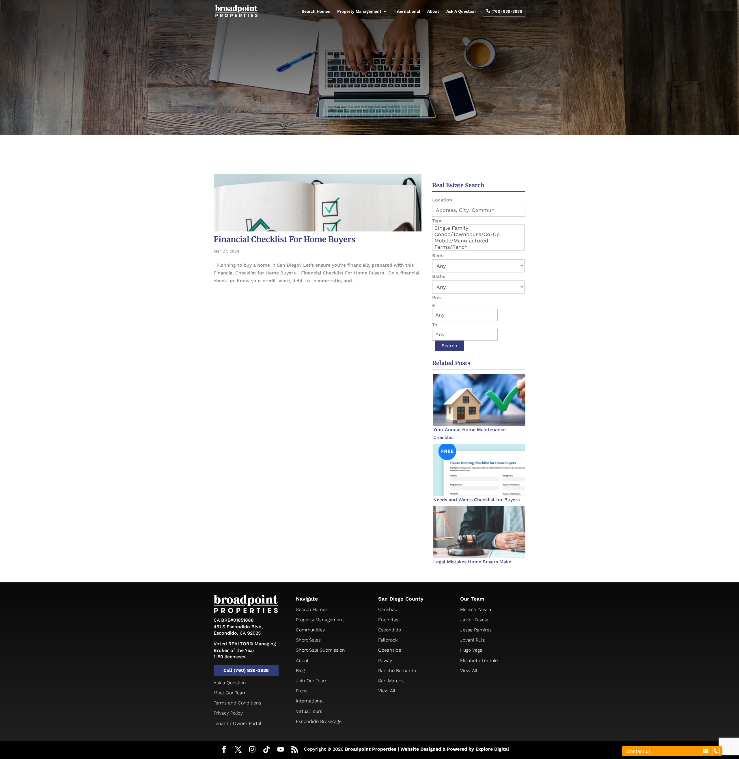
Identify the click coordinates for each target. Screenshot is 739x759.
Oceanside (389, 650)
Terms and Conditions (237, 703)
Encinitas (388, 619)
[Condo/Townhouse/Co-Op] (478, 234)
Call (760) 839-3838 (246, 670)
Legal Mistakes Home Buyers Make (472, 561)
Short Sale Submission (320, 650)
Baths (438, 276)
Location (442, 200)
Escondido (389, 630)
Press (301, 690)
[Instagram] (252, 749)
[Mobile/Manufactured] (478, 241)
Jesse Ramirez (476, 630)
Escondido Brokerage (318, 721)
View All (386, 690)
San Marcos (391, 680)
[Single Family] (478, 228)
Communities (310, 630)
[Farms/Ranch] (478, 247)
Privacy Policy (228, 713)
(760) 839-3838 (504, 11)
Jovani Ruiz (472, 640)
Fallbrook (388, 640)
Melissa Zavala (475, 609)
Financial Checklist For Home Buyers (284, 239)
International (407, 11)
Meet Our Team (230, 693)
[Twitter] (238, 750)
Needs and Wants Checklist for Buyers (476, 499)
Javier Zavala (474, 619)
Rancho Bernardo (397, 670)
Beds (437, 255)
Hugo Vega (471, 650)
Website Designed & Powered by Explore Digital (454, 749)
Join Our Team (311, 680)
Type (437, 220)
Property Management (359, 11)
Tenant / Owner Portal (237, 723)
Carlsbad (388, 609)
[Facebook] (224, 750)
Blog (300, 670)
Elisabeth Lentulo (479, 660)
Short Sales (308, 640)
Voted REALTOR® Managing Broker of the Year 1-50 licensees (245, 650)
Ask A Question (461, 11)
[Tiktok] (266, 749)
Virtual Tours (309, 711)
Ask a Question (230, 682)
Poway (385, 660)
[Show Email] (706, 751)
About (433, 11)
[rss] (294, 750)
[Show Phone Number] (716, 751)
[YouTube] (280, 749)
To (434, 325)
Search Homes (316, 11)
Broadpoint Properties (370, 749)
